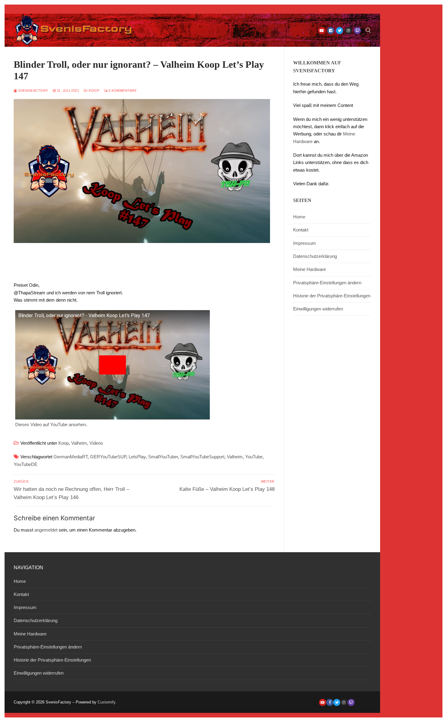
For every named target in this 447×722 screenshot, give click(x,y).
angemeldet (45, 529)
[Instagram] (348, 30)
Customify (106, 702)
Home (299, 216)
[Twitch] (357, 30)
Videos (96, 443)
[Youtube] (321, 30)
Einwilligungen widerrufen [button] (318, 308)
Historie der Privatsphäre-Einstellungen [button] (331, 295)
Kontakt (300, 229)
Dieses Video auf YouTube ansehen (50, 424)
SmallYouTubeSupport (202, 456)
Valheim (79, 443)
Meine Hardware (309, 269)
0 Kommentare (122, 90)
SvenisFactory (32, 90)
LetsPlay (137, 456)
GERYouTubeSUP (108, 456)
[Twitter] (339, 30)
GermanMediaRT (71, 456)
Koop (93, 90)
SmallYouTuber (163, 456)
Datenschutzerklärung (315, 256)
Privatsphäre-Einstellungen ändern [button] (327, 282)
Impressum (304, 243)
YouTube (253, 456)
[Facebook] (330, 30)
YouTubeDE (25, 464)
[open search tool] (368, 30)
